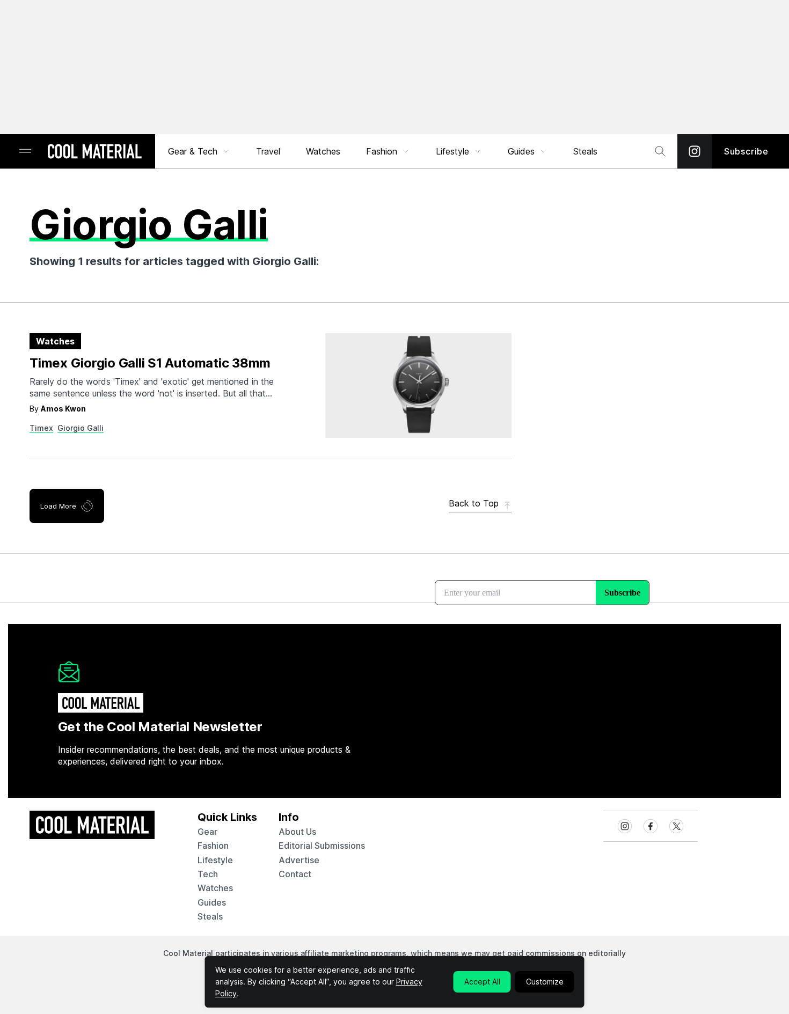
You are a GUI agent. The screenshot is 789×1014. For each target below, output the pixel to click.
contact (295, 874)
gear (207, 831)
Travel (268, 151)
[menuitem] (199, 151)
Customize (545, 981)
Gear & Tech (192, 151)
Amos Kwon (63, 408)
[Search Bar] (660, 151)
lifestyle (215, 860)
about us (297, 831)
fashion (213, 845)
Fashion (381, 151)
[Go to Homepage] (94, 152)
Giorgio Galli (80, 427)
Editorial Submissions (322, 845)
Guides (521, 151)
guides (212, 902)
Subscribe (746, 151)
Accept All (482, 981)
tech (208, 874)
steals (585, 151)
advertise (299, 860)
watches (215, 888)
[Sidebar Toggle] (25, 151)
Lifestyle (452, 151)
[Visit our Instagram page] (694, 151)
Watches (323, 151)
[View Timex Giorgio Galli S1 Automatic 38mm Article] (418, 385)
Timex (41, 427)
